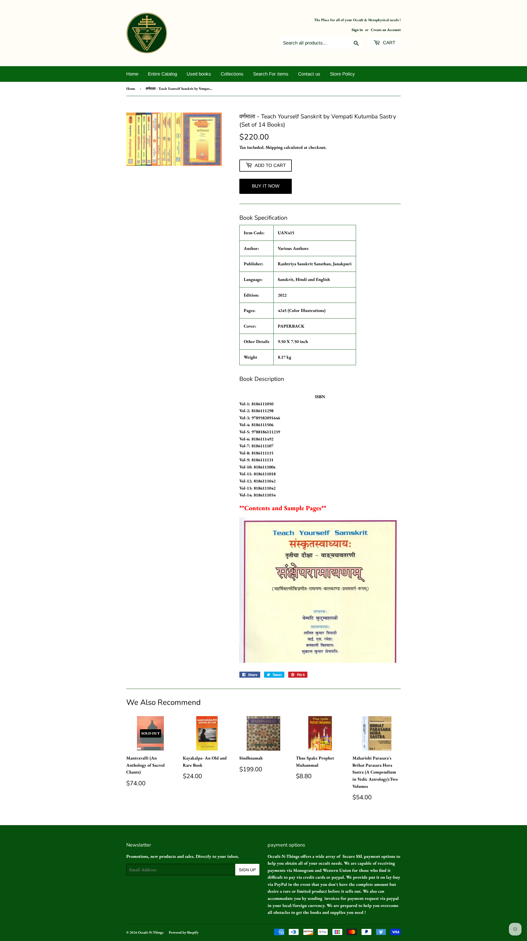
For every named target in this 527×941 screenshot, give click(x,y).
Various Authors (293, 248)
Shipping (274, 147)
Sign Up (247, 869)
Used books (199, 74)
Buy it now (265, 186)
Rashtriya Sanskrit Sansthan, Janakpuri (315, 264)
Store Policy (342, 74)
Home (132, 74)
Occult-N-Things (151, 932)
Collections (232, 74)
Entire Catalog (162, 74)
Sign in (357, 29)
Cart (388, 42)
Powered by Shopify (183, 932)
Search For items (270, 74)
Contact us (309, 74)
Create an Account (386, 29)
